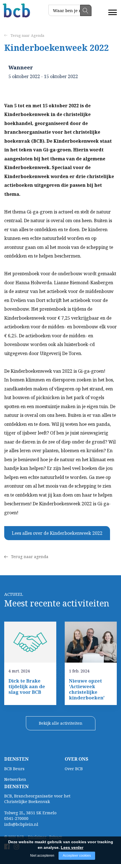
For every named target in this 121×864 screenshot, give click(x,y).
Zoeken (85, 10)
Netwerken (15, 779)
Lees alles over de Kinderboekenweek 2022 (57, 533)
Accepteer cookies (77, 856)
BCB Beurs (14, 768)
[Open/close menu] (112, 12)
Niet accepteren (42, 856)
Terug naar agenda (29, 556)
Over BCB (74, 768)
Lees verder (72, 847)
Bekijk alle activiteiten (60, 723)
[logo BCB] (17, 10)
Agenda (37, 35)
